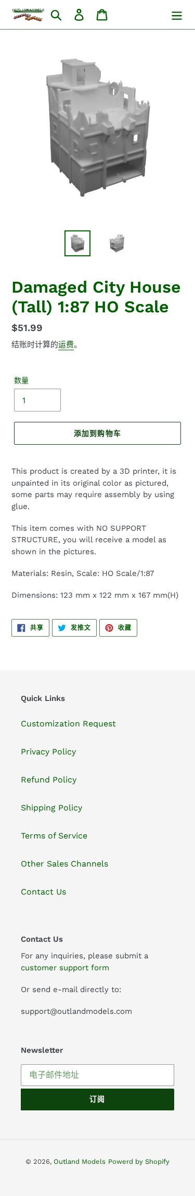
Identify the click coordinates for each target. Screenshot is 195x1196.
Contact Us (43, 892)
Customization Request (68, 723)
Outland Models (80, 1161)
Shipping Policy (51, 808)
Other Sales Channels (64, 864)
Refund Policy (48, 780)
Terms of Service (54, 836)
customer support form (65, 967)
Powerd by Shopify (139, 1161)
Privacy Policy (48, 752)
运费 (66, 344)
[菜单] (176, 14)
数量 (21, 380)
